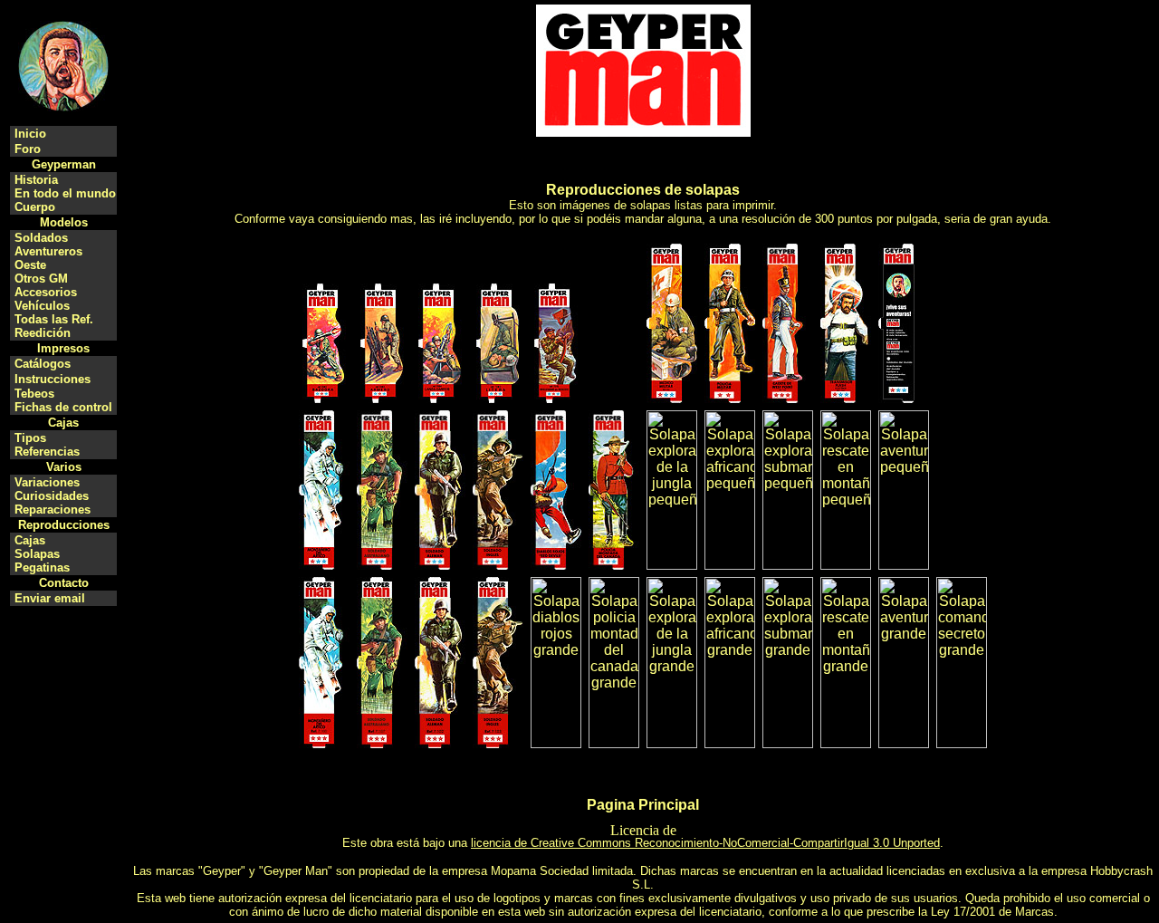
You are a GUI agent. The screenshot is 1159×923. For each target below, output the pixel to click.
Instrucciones (52, 379)
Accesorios (45, 292)
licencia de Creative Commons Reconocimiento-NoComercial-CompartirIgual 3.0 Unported (705, 843)
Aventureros (48, 251)
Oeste (30, 265)
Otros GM (41, 278)
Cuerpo (34, 207)
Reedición (42, 333)
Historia (36, 180)
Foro (27, 149)
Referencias (47, 451)
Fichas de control (63, 407)
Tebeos (34, 393)
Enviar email (49, 598)
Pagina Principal (643, 804)
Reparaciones (52, 509)
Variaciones (47, 482)
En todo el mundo (65, 193)
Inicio (30, 133)
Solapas (37, 554)
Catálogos (42, 363)
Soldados (41, 238)
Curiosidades (51, 496)
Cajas (29, 540)
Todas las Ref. (53, 319)
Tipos (30, 438)
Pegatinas (42, 567)
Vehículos (42, 305)
